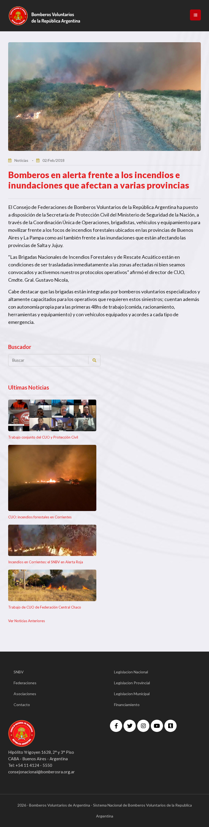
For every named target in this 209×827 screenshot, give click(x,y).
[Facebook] (116, 726)
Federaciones (25, 682)
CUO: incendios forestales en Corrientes (40, 517)
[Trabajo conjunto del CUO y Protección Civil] (52, 415)
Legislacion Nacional (131, 672)
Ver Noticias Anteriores (26, 621)
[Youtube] (157, 726)
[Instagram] (143, 726)
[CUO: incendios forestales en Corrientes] (52, 478)
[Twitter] (130, 726)
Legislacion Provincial (132, 682)
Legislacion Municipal (132, 693)
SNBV (19, 672)
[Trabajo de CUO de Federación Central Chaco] (52, 585)
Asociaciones (25, 693)
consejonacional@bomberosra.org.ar (41, 771)
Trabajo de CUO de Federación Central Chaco (44, 607)
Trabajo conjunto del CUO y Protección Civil (43, 437)
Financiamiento (127, 704)
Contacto (22, 704)
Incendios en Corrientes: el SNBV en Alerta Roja (45, 562)
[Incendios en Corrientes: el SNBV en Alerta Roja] (52, 540)
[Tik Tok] (170, 726)
